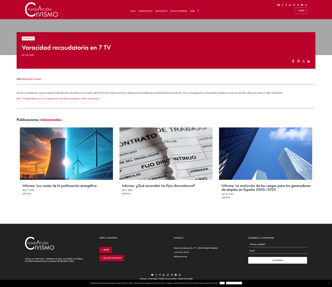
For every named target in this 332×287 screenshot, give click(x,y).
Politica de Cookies (234, 283)
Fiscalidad (28, 38)
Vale (222, 283)
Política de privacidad (167, 278)
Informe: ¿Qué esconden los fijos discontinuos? (58, 185)
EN (191, 11)
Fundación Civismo (31, 79)
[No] (328, 283)
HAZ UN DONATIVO (112, 258)
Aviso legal (153, 278)
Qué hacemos (161, 11)
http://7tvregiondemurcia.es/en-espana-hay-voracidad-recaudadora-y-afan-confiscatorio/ (58, 98)
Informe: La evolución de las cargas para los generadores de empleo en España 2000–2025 (166, 187)
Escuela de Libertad (178, 11)
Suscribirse (277, 260)
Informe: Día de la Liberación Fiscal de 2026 (256, 185)
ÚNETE (301, 10)
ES (193, 11)
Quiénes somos (145, 11)
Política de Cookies (185, 278)
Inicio (133, 11)
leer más (26, 193)
